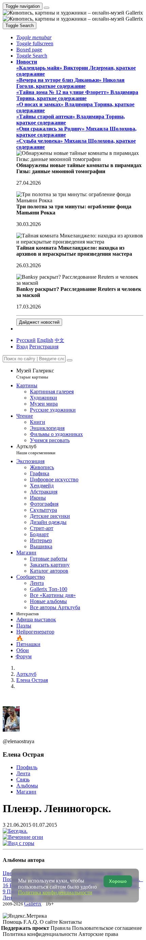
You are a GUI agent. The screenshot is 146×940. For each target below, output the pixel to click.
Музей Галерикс (35, 374)
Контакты (70, 922)
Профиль (26, 767)
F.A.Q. (31, 922)
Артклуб (35, 449)
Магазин (26, 792)
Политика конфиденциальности (40, 934)
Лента (23, 773)
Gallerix (32, 904)
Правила (61, 928)
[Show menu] (46, 8)
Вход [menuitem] (22, 346)
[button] (34, 37)
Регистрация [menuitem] (43, 346)
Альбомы (27, 785)
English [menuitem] (45, 340)
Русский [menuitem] (26, 340)
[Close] (69, 360)
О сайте (49, 922)
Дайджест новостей (39, 322)
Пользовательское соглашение (107, 928)
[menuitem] (59, 340)
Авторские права (98, 934)
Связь (23, 779)
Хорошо (118, 881)
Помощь (13, 922)
